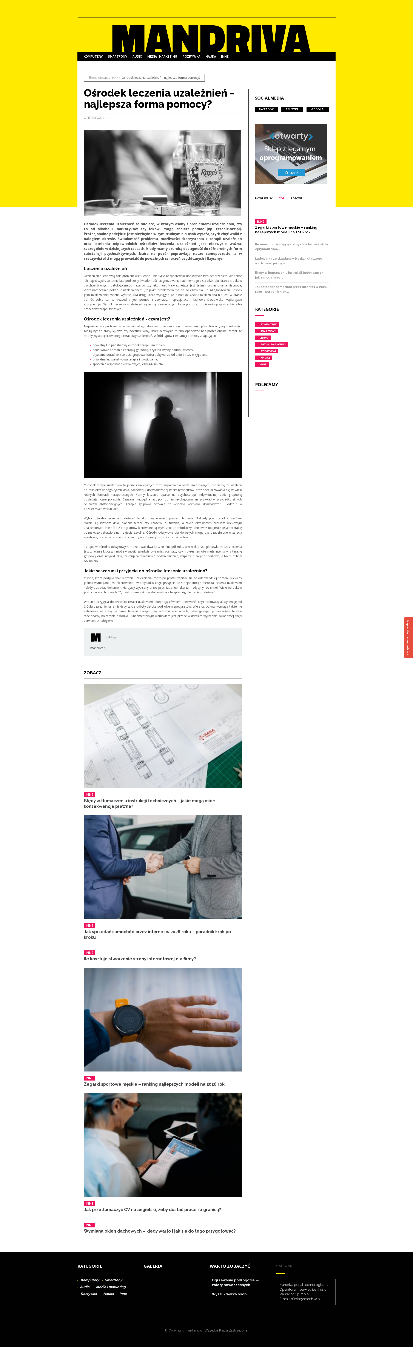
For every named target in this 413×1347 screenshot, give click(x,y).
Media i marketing (162, 56)
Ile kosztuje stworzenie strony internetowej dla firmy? (140, 958)
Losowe (296, 198)
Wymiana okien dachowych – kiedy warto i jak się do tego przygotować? (160, 1231)
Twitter (292, 109)
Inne (225, 56)
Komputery (93, 56)
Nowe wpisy (264, 198)
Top (282, 198)
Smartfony (117, 56)
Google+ (318, 109)
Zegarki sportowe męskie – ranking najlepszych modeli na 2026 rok (154, 1084)
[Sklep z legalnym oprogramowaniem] (291, 153)
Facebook (266, 109)
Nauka (210, 56)
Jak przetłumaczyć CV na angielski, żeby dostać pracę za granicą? (152, 1209)
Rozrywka (191, 56)
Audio (137, 56)
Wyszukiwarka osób (229, 1294)
